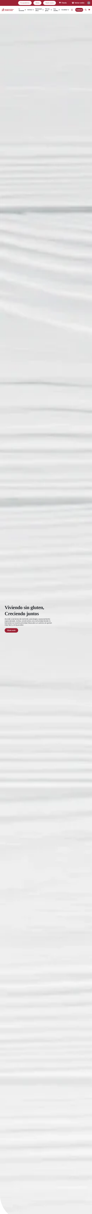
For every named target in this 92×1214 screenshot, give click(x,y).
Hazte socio (49, 3)
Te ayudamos (24, 3)
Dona (37, 3)
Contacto (79, 10)
